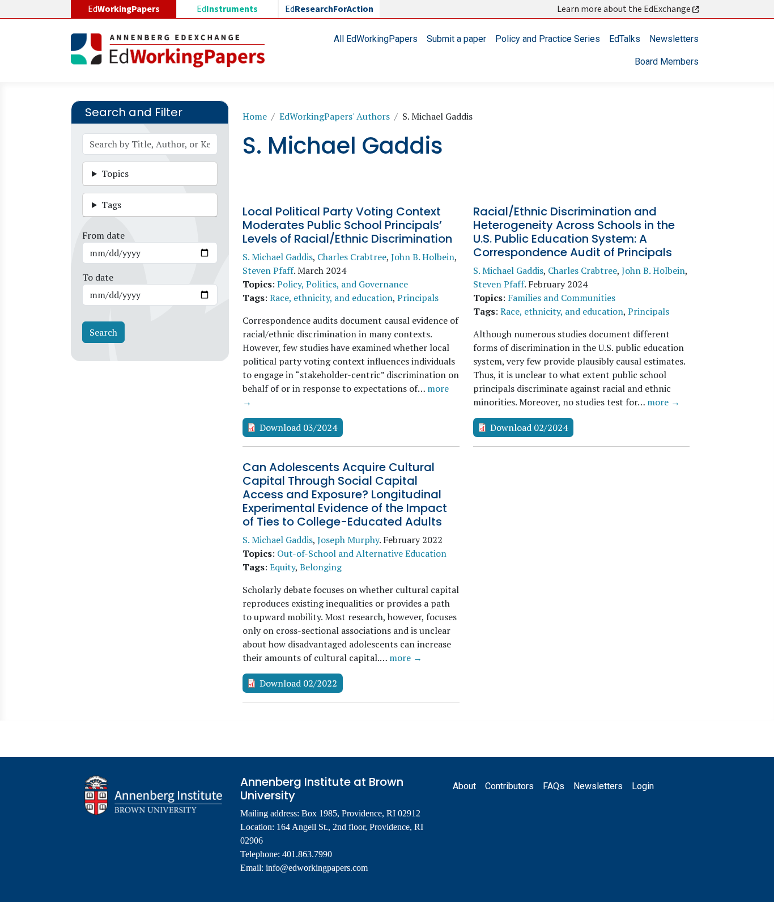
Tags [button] (111, 204)
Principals (418, 297)
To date (97, 277)
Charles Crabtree (351, 257)
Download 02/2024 (529, 427)
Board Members (667, 61)
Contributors (509, 786)
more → (663, 402)
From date (103, 235)
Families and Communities (561, 297)
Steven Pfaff (268, 270)
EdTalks (624, 38)
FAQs (553, 786)
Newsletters (674, 38)
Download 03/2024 (298, 427)
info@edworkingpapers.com (317, 868)
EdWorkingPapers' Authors (334, 116)
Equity (282, 567)
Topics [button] (115, 173)
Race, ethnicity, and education (331, 297)
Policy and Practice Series (547, 38)
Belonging (321, 567)
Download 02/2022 (298, 683)
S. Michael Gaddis (278, 257)
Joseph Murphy (348, 539)
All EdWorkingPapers (376, 38)
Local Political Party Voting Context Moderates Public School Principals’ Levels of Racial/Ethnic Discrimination (347, 225)
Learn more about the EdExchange (624, 9)
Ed (227, 9)
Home (255, 116)
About (464, 786)
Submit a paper (456, 38)
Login (643, 786)
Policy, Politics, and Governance (342, 284)
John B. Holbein (422, 257)
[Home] (172, 50)
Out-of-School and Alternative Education (361, 553)
